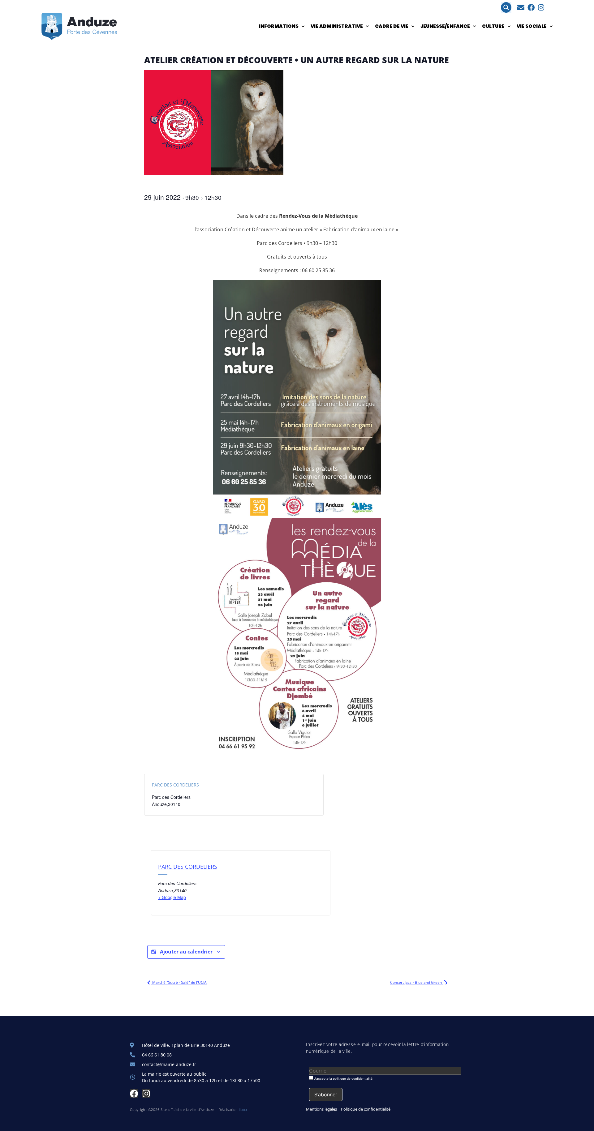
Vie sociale (532, 26)
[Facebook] (531, 7)
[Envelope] (520, 7)
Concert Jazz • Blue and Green (416, 982)
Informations (279, 26)
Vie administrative (337, 26)
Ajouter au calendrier (186, 951)
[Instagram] (541, 7)
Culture (493, 26)
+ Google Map (172, 897)
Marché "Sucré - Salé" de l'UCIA (179, 982)
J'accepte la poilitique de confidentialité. (343, 1078)
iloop (243, 1109)
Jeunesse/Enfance (445, 26)
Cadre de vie (391, 26)
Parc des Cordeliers (175, 785)
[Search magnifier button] (506, 7)
